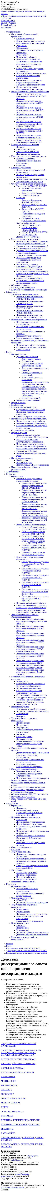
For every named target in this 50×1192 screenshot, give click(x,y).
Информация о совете (31, 359)
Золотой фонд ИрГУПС (26, 872)
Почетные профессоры (26, 875)
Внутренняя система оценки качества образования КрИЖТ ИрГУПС (29, 103)
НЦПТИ (4, 1107)
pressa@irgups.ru (22, 1174)
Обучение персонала (20, 886)
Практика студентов (20, 707)
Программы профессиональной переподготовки (30, 328)
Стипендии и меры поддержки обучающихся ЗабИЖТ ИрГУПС (35, 577)
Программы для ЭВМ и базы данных (32, 465)
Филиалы (20, 165)
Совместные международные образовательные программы (29, 268)
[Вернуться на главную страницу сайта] (25, 18)
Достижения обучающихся (28, 154)
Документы (21, 46)
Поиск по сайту (8, 20)
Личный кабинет (8, 25)
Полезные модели (24, 462)
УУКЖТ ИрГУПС (29, 230)
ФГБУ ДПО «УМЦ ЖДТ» (12, 1111)
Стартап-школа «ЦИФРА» (22, 430)
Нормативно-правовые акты (28, 688)
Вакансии (20, 734)
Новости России (8, 1077)
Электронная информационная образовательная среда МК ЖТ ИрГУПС (30, 656)
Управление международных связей (32, 246)
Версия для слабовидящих (12, 11)
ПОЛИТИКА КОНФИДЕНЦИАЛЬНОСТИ (20, 1120)
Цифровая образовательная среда (25, 817)
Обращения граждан (20, 285)
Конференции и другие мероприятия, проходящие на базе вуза (27, 791)
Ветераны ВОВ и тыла (26, 879)
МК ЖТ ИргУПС (29, 234)
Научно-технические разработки (30, 421)
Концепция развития (25, 149)
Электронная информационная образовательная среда (24, 615)
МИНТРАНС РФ (8, 1081)
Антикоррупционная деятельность (31, 179)
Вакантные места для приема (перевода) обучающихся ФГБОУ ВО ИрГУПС (34, 485)
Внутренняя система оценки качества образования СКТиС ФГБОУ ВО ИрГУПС (29, 124)
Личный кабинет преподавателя (30, 822)
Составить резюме (24, 737)
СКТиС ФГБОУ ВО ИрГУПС (35, 232)
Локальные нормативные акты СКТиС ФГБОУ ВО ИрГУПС (29, 316)
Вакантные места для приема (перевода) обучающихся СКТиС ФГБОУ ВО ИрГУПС (35, 513)
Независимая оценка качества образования (30, 92)
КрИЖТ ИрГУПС (29, 227)
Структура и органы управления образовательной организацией (30, 42)
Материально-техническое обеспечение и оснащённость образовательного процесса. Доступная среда (29, 62)
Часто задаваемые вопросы (23, 287)
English (4, 23)
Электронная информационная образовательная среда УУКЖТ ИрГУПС (30, 642)
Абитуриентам (12, 472)
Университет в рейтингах (27, 151)
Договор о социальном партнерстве (32, 902)
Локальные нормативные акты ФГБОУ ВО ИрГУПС (29, 298)
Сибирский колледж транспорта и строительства (34, 219)
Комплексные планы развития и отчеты (28, 156)
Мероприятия (22, 727)
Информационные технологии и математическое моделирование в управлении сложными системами (31, 446)
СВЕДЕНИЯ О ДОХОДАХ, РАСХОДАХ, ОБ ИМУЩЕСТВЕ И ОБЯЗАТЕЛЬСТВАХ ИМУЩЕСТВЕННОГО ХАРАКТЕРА (21, 1052)
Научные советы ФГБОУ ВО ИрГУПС (23, 948)
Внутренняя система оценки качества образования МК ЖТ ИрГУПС (29, 130)
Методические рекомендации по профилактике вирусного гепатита (31, 611)
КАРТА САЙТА (8, 1133)
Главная (9, 944)
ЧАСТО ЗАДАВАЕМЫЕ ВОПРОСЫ (17, 1072)
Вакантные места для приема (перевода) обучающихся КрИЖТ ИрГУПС (34, 492)
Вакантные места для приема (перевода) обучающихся (29, 81)
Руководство (21, 55)
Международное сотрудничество (30, 85)
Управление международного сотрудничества (29, 774)
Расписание (6, 27)
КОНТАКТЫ (7, 1116)
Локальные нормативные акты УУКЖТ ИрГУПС (29, 311)
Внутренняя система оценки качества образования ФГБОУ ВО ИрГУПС (31, 96)
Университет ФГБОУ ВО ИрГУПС (31, 186)
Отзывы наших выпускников (29, 278)
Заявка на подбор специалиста (29, 921)
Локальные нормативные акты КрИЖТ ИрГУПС (29, 307)
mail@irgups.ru (17, 1160)
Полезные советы (24, 739)
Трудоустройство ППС (21, 852)
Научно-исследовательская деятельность (29, 419)
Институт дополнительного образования (29, 320)
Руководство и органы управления (31, 189)
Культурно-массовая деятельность (31, 697)
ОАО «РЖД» (22, 900)
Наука (8, 352)
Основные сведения (25, 39)
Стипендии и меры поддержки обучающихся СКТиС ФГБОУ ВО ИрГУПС (35, 591)
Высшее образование (25, 158)
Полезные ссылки (24, 276)
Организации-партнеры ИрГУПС (31, 248)
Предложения (22, 725)
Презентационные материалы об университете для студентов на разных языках (28, 782)
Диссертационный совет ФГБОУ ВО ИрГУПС (26, 951)
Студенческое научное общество (30, 409)
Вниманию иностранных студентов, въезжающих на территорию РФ (32, 242)
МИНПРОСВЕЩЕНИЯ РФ (13, 1098)
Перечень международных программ (32, 778)
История (20, 147)
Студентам (11, 474)
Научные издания (19, 433)
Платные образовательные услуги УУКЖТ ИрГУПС (33, 553)
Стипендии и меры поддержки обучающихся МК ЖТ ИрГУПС (35, 598)
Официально (17, 476)
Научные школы (18, 403)
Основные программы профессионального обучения (29, 765)
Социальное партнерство (22, 898)
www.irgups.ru (7, 1176)
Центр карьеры (23, 723)
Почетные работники (25, 877)
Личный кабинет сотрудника (29, 824)
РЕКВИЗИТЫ (7, 1129)
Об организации (13, 32)
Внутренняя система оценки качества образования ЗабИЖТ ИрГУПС (29, 110)
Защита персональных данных (29, 181)
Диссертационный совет (27, 356)
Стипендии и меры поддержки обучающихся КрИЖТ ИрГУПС (35, 570)
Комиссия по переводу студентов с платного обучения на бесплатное (31, 606)
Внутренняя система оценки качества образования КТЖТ (29, 136)
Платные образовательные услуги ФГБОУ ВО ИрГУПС (34, 528)
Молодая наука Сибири (26, 451)
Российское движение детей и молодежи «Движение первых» (30, 701)
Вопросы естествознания (27, 439)
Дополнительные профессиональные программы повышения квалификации (32, 755)
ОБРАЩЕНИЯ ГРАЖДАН (12, 1068)
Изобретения (22, 460)
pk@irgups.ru (32, 1155)
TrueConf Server (23, 350)
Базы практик (22, 714)
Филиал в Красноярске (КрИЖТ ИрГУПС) (32, 201)
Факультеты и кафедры (32, 193)
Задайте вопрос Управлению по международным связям (30, 281)
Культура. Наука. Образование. (29, 442)
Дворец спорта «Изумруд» (27, 237)
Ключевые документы (21, 168)
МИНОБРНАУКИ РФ (10, 1103)
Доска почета (17, 870)
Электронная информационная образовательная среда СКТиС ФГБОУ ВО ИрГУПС (30, 649)
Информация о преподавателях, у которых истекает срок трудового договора (31, 861)
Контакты (20, 716)
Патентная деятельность (21, 458)
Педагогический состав (26, 57)
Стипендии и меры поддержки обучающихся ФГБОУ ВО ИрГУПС (35, 563)
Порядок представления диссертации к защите (32, 364)
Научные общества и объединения (31, 423)
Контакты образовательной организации (29, 290)
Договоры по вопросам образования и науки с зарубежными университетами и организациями (32, 253)
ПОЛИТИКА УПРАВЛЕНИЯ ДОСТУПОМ (20, 1124)
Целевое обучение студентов (29, 336)
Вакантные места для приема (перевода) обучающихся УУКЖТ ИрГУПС (34, 506)
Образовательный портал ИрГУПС (31, 347)
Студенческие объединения (28, 686)
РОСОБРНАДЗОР (9, 1085)
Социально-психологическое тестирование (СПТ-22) (29, 691)
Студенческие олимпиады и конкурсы (28, 787)
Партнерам (11, 884)
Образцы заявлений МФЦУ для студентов (29, 794)
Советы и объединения (21, 847)
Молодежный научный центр (24, 407)
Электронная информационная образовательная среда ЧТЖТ (30, 666)
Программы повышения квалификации (27, 323)
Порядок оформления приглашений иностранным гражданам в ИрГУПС (32, 272)
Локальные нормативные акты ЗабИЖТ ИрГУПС (29, 302)
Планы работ (22, 681)
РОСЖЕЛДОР (7, 1094)
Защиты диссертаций (31, 398)
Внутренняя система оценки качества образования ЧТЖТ (28, 141)
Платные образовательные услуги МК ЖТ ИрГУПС (33, 542)
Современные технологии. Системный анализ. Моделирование (32, 436)
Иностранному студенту (27, 264)
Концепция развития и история (25, 145)
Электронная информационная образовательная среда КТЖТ (30, 662)
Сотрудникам (12, 803)
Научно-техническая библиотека (30, 836)
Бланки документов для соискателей (32, 374)
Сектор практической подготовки (31, 709)
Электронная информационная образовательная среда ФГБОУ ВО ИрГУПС (31, 621)
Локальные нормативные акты (24, 294)
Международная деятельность (24, 769)
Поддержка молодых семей (23, 796)
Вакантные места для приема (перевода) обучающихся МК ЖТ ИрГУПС (34, 520)
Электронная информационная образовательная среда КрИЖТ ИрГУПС (30, 628)
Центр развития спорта (26, 704)
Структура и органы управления (30, 684)
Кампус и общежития (25, 223)
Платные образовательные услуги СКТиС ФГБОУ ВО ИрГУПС (34, 547)
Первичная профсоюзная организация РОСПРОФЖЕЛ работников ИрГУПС (29, 812)
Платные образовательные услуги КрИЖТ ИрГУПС (33, 533)
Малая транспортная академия (29, 338)
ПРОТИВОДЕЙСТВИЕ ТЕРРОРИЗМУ (18, 1059)
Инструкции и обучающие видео (30, 345)
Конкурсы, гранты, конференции (30, 416)
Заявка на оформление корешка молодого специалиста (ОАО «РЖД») (30, 743)
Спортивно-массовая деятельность (31, 695)
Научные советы (18, 354)
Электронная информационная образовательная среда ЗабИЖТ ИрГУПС (30, 635)
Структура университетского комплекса (28, 184)
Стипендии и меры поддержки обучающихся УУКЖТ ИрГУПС (35, 584)
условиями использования (12, 1187)
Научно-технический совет (28, 400)
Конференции (17, 405)
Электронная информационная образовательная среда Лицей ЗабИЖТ (30, 672)
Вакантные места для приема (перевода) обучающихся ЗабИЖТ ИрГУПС (34, 499)
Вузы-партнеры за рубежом (28, 771)
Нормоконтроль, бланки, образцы (31, 603)
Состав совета (28, 361)
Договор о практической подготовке (32, 711)
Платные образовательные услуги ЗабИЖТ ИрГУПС (33, 537)
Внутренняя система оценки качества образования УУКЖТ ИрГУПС (29, 117)
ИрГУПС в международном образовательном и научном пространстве (28, 259)
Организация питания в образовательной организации (29, 88)
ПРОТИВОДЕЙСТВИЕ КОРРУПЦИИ (18, 1063)
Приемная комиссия (30, 195)
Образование (22, 48)
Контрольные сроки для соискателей (32, 378)
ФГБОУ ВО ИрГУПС (31, 225)
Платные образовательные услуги (31, 73)
